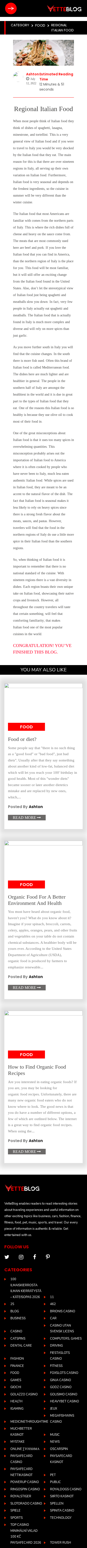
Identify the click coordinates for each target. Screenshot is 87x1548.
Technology (61, 1518)
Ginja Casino (60, 1380)
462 (53, 1304)
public (55, 1482)
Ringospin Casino (25, 1489)
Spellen (57, 1503)
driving (56, 1345)
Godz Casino (61, 1387)
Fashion (17, 1358)
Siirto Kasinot (62, 1496)
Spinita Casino (62, 1510)
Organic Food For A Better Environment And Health (36, 900)
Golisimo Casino (63, 1394)
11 (52, 1297)
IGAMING (16, 1408)
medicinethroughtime (29, 1422)
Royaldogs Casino (65, 1489)
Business (18, 1318)
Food (40, 25)
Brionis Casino (62, 1311)
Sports (16, 1518)
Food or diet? (22, 739)
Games (15, 1380)
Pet (53, 1475)
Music (55, 1435)
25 (12, 1304)
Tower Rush (60, 1543)
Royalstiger (20, 1496)
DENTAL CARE (21, 1345)
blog (14, 1311)
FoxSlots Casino (64, 1373)
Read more (27, 818)
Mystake (17, 1442)
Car (53, 1318)
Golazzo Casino (24, 1394)
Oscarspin (59, 1449)
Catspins (17, 1338)
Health (16, 1401)
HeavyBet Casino (64, 1401)
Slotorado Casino (26, 1503)
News (55, 1442)
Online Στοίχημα (24, 1449)
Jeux (53, 1408)
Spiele (15, 1510)
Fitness (56, 1366)
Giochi (15, 1387)
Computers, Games (66, 1338)
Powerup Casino (24, 1482)
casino (16, 1331)
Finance (17, 1366)
